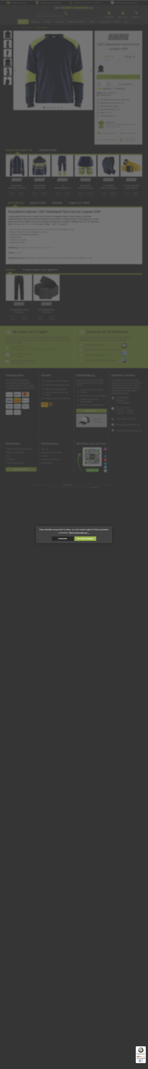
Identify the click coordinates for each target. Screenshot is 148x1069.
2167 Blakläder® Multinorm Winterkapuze (108, 187)
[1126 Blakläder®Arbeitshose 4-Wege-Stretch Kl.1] (62, 166)
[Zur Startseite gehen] (74, 8)
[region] (50, 70)
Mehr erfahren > (91, 411)
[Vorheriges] (15, 70)
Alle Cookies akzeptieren (85, 538)
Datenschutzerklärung (15, 452)
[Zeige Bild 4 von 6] (55, 107)
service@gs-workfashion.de (128, 425)
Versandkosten (67, 485)
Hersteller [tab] (57, 202)
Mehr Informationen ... (79, 532)
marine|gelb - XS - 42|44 (118, 77)
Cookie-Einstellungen (15, 463)
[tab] (16, 202)
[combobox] (49, 13)
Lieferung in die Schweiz (51, 452)
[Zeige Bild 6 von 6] (62, 107)
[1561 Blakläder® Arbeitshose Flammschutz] (19, 288)
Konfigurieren (62, 538)
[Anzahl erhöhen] (108, 84)
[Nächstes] (91, 70)
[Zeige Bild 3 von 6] (51, 107)
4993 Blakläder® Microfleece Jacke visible (16, 187)
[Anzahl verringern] (99, 84)
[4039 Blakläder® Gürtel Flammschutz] (46, 288)
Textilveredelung (85, 375)
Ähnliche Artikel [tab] (47, 150)
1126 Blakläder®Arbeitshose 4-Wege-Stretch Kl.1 (62, 187)
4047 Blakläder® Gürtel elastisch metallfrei (131, 187)
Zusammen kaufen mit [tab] (19, 150)
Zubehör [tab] (10, 269)
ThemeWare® (94, 487)
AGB (7, 456)
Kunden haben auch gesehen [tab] (40, 269)
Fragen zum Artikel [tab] (79, 202)
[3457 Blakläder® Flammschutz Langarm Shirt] (53, 70)
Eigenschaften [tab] (38, 202)
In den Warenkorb (126, 84)
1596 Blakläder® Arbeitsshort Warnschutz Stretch (85, 187)
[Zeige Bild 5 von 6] (58, 107)
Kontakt (44, 456)
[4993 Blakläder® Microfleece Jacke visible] (17, 166)
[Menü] (144, 1047)
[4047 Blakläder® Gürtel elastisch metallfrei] (131, 166)
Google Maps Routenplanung (129, 430)
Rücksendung (47, 463)
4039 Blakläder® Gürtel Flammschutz (46, 311)
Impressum (10, 459)
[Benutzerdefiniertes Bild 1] (124, 345)
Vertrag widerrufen (21, 469)
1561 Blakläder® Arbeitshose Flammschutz (19, 311)
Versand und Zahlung (50, 459)
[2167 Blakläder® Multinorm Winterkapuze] (108, 166)
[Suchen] (65, 13)
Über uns (44, 449)
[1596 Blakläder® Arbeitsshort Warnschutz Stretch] (85, 166)
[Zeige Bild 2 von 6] (48, 107)
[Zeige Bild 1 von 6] (44, 107)
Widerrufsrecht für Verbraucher (19, 449)
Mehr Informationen (107, 116)
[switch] (141, 1060)
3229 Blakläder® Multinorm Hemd (39, 187)
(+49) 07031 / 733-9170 (126, 419)
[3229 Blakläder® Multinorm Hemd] (39, 166)
